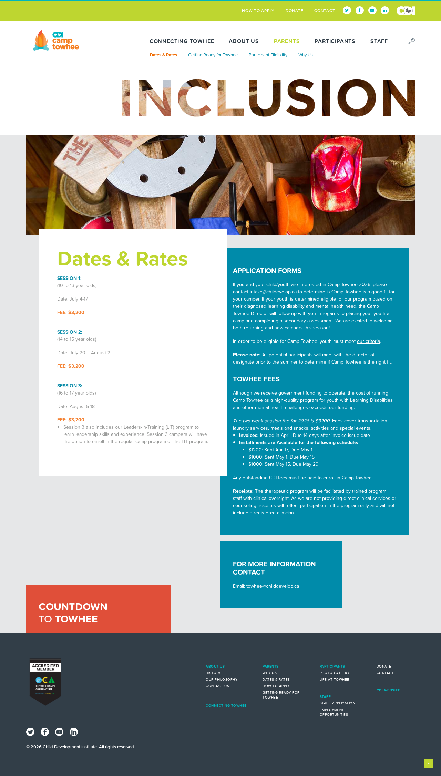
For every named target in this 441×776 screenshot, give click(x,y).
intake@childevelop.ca (273, 291)
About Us (244, 41)
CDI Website (406, 10)
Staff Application (338, 703)
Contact (324, 11)
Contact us (217, 686)
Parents (287, 41)
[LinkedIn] (385, 10)
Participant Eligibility (268, 55)
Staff (379, 41)
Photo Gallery (335, 672)
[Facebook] (360, 10)
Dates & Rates (163, 55)
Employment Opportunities (334, 712)
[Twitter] (347, 10)
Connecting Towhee (182, 41)
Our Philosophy (221, 679)
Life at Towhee (334, 679)
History (213, 672)
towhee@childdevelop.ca (272, 586)
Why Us (305, 55)
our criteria (368, 341)
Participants (335, 41)
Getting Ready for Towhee (213, 55)
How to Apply (258, 11)
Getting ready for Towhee (281, 695)
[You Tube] (372, 10)
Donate (295, 11)
